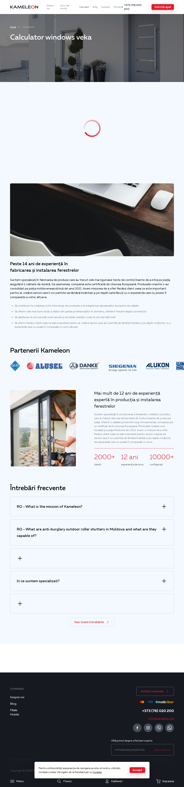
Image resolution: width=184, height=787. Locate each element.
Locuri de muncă (64, 7)
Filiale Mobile (14, 712)
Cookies (97, 772)
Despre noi (50, 7)
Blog (95, 7)
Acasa (13, 27)
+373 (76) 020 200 (133, 7)
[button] (162, 7)
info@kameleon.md (161, 718)
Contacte (105, 7)
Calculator (84, 7)
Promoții (118, 7)
